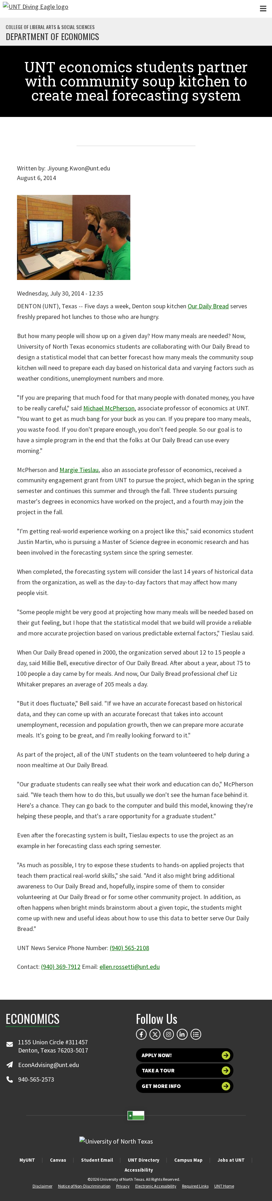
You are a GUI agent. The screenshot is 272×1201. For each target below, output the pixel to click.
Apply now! (157, 1055)
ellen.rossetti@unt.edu (130, 967)
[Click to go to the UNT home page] (35, 9)
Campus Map (188, 1160)
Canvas (58, 1160)
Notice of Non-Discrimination (84, 1186)
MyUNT (27, 1160)
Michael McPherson (109, 408)
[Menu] (263, 8)
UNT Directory (143, 1160)
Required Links (195, 1186)
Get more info (161, 1086)
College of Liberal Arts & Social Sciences (50, 26)
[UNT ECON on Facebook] (141, 1034)
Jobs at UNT (231, 1160)
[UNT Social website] (196, 1034)
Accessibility (139, 1170)
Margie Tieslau (79, 470)
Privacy (123, 1186)
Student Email (97, 1160)
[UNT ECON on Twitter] (154, 1034)
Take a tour (158, 1070)
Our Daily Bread (208, 306)
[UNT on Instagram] (168, 1034)
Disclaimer (42, 1186)
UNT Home (224, 1186)
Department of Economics (52, 36)
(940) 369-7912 (60, 967)
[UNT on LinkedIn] (182, 1034)
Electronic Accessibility (155, 1186)
